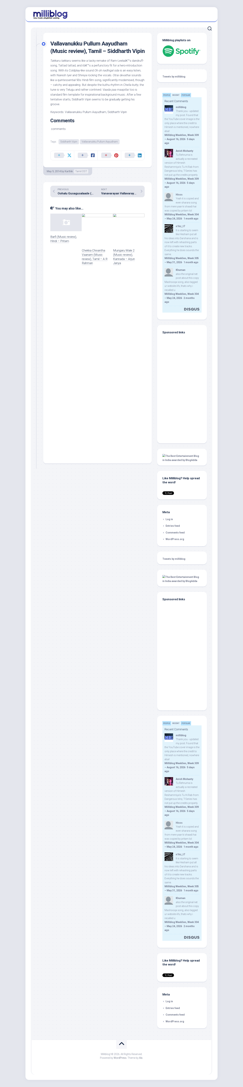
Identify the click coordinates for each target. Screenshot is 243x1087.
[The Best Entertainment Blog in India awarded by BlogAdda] (182, 460)
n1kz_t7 (180, 226)
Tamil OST (81, 171)
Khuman (180, 270)
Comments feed (175, 532)
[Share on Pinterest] (109, 155)
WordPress (120, 1057)
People (166, 95)
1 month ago (191, 218)
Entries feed (173, 525)
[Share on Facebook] (85, 155)
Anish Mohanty (184, 150)
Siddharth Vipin (68, 141)
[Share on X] (62, 155)
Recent (175, 95)
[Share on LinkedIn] (132, 155)
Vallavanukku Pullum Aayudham (100, 141)
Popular (186, 95)
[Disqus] (97, 318)
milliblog (181, 107)
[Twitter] (208, 13)
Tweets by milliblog (173, 76)
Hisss (179, 194)
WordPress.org (175, 539)
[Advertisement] (184, 414)
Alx (140, 1057)
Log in (169, 519)
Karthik (69, 171)
